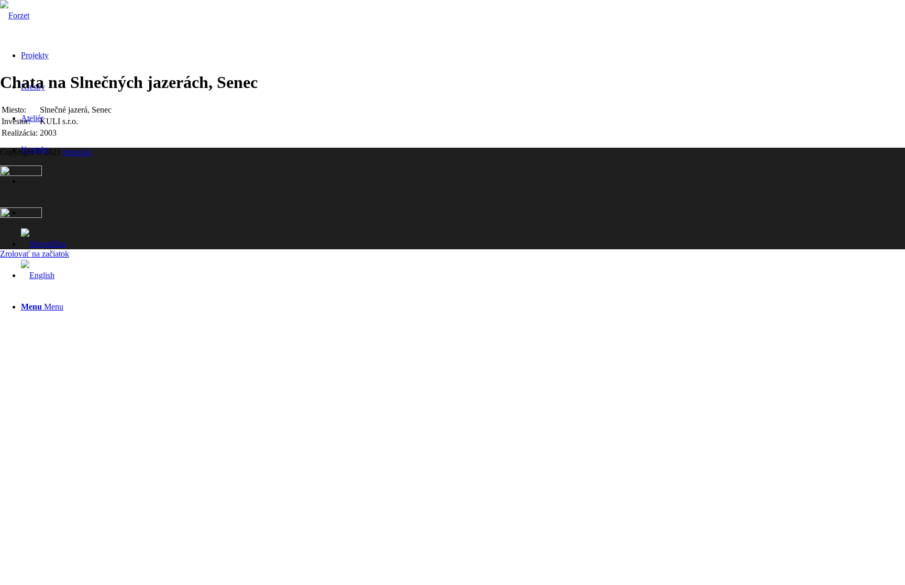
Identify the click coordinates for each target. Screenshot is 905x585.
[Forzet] (14, 15)
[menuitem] (463, 307)
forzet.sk (77, 152)
